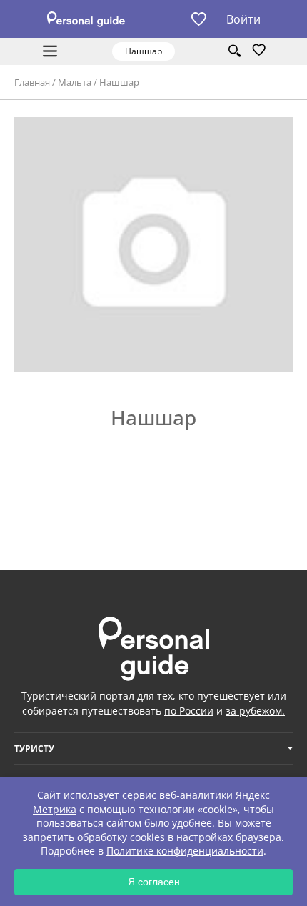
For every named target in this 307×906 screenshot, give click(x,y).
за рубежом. (255, 710)
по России (188, 710)
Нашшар (119, 82)
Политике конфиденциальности (184, 850)
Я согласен (154, 881)
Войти (243, 19)
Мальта (74, 82)
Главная (32, 82)
